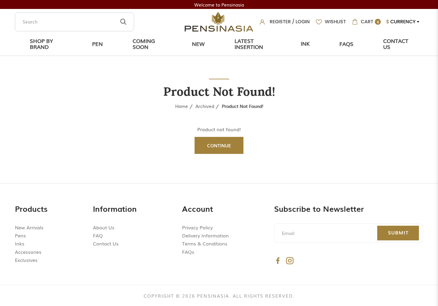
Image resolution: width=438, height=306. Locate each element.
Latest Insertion (248, 44)
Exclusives (26, 259)
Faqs (346, 44)
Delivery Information (205, 235)
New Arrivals (29, 227)
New (198, 44)
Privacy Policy (197, 227)
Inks (19, 243)
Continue (219, 145)
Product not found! (242, 106)
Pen (97, 44)
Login (303, 21)
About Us (103, 227)
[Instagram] (289, 260)
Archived (204, 106)
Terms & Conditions (204, 243)
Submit (398, 232)
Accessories (28, 251)
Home (181, 106)
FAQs (188, 251)
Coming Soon (144, 44)
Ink (305, 43)
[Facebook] (278, 260)
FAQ (98, 235)
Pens (20, 235)
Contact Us (395, 44)
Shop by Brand (41, 44)
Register (280, 21)
